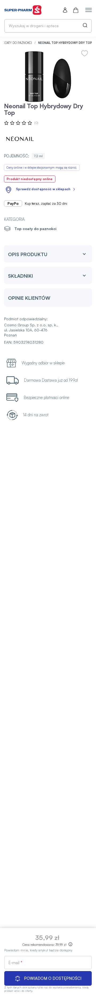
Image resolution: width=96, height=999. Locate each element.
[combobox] (48, 25)
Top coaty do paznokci (35, 228)
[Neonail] (20, 138)
